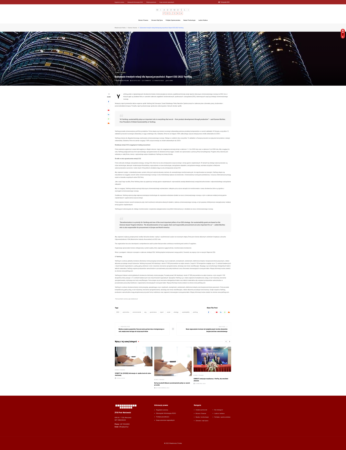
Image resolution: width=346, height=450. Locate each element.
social (168, 312)
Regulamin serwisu (119, 2)
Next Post (222, 326)
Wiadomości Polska (122, 80)
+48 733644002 (125, 424)
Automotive (126, 312)
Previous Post (125, 326)
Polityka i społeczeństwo (173, 20)
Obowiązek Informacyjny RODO (135, 2)
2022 (117, 312)
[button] (226, 341)
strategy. (176, 312)
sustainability (185, 312)
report (162, 312)
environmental (137, 312)
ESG (145, 312)
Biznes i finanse (143, 20)
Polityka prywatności (151, 2)
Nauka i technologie (189, 20)
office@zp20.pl (123, 427)
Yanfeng (195, 312)
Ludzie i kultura (203, 20)
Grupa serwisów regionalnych (166, 2)
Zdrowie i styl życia (157, 20)
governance (153, 312)
